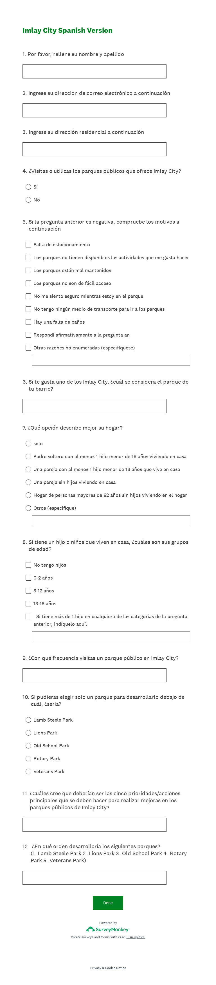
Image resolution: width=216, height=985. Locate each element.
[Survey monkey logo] (108, 929)
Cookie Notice (115, 968)
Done (108, 902)
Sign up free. (136, 937)
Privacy (95, 968)
